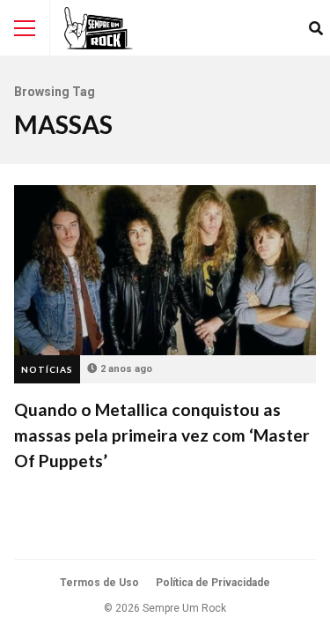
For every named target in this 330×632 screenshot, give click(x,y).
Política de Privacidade (213, 582)
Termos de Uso (99, 582)
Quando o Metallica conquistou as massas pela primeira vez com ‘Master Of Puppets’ (165, 270)
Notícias (47, 369)
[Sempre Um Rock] (98, 28)
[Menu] (24, 28)
